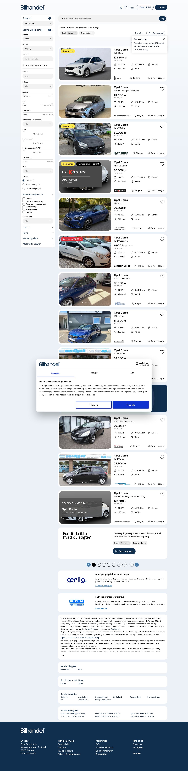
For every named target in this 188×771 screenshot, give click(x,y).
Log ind (161, 7)
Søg (162, 18)
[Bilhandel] (33, 7)
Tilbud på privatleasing (69, 754)
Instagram (138, 747)
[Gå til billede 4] (86, 114)
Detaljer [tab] (94, 373)
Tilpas (92, 405)
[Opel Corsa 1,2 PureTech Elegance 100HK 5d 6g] (112, 507)
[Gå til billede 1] (82, 114)
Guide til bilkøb (65, 750)
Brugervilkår (101, 754)
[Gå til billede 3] (85, 114)
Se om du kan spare (103, 586)
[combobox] (38, 23)
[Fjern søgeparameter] (92, 33)
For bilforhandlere (104, 747)
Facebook (138, 744)
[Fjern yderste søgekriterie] (75, 33)
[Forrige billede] (62, 64)
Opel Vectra (91, 629)
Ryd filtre (138, 33)
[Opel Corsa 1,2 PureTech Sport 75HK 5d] (112, 101)
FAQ (97, 744)
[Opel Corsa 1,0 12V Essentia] (112, 251)
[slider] (24, 94)
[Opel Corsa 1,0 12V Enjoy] (112, 469)
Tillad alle (130, 405)
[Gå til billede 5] (88, 114)
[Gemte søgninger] (121, 7)
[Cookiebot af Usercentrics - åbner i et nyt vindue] (137, 364)
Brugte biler (64, 744)
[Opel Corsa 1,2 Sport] (112, 214)
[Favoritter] (126, 7)
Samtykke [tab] (55, 373)
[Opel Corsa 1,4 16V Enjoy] (112, 139)
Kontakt (137, 753)
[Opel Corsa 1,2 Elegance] (112, 327)
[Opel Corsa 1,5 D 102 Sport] (112, 176)
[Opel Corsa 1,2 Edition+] (112, 64)
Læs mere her (101, 608)
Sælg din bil (145, 7)
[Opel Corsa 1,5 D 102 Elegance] (112, 289)
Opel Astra (115, 629)
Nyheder (62, 747)
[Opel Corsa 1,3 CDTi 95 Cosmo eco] (112, 432)
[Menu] (132, 7)
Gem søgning (157, 33)
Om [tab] (132, 373)
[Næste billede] (108, 64)
